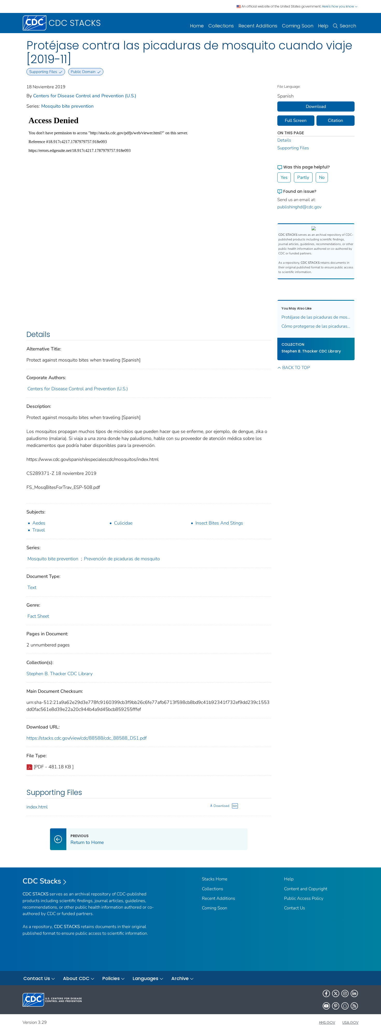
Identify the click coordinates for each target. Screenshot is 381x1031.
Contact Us (294, 908)
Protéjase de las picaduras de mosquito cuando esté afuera (316, 317)
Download (221, 806)
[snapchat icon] (345, 1006)
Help (323, 26)
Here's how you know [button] (338, 6)
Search (348, 26)
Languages (145, 978)
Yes (284, 177)
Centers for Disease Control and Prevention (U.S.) (84, 96)
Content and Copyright (305, 889)
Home (197, 26)
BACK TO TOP (296, 368)
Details (284, 140)
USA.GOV (350, 1022)
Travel (38, 530)
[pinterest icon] (335, 1006)
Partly (303, 177)
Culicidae (123, 523)
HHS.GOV (327, 1022)
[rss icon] (354, 1006)
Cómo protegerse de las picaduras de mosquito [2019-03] (316, 326)
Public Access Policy (303, 898)
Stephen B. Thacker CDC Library (59, 674)
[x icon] (335, 993)
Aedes (38, 523)
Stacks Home (214, 879)
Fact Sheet (38, 616)
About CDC (76, 978)
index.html (37, 807)
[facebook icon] (326, 993)
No (321, 177)
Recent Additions (257, 26)
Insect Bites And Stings (219, 523)
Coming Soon (297, 26)
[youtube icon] (326, 1006)
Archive (180, 978)
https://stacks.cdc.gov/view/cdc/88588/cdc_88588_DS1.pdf (86, 738)
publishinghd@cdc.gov (299, 207)
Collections (221, 26)
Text (31, 587)
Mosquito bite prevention (67, 106)
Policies (111, 978)
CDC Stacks (42, 881)
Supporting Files (293, 148)
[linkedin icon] (354, 993)
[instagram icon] (345, 993)
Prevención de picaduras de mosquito (122, 559)
